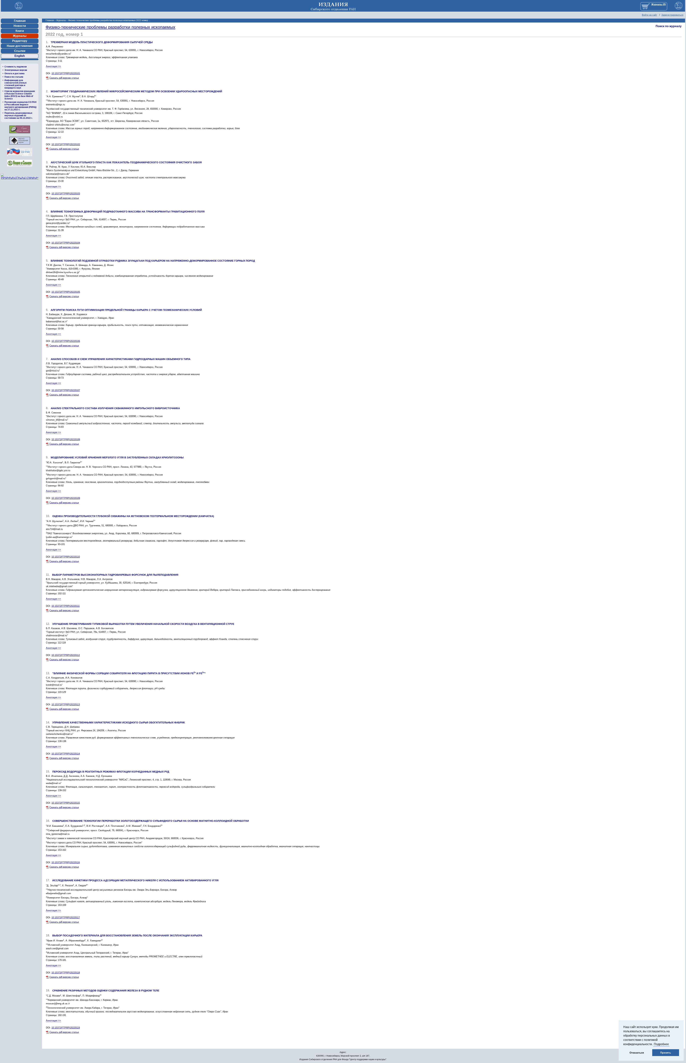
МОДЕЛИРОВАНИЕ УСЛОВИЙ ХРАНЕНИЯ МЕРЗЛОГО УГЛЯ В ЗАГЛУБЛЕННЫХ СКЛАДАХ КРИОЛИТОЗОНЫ (117, 457)
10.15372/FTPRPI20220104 (65, 242)
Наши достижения (20, 45)
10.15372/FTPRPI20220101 (65, 73)
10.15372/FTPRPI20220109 (65, 498)
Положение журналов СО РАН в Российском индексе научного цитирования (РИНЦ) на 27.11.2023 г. (20, 106)
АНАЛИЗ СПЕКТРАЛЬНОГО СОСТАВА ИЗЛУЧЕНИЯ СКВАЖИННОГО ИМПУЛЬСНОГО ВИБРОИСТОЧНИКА (115, 408)
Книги (20, 30)
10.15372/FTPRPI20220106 (65, 341)
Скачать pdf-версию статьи (64, 78)
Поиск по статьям (13, 77)
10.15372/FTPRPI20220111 (65, 606)
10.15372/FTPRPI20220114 (65, 753)
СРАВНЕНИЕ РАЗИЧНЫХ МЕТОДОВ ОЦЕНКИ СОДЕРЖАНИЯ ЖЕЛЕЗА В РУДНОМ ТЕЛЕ (105, 990)
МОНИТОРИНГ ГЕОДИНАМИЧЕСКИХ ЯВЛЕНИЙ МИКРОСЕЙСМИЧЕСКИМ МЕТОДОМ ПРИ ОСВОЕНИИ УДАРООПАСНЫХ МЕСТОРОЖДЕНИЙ (136, 91)
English (19, 55)
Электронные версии (15, 70)
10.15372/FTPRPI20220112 (65, 655)
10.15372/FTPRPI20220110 (65, 556)
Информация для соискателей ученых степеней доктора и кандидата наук (15, 84)
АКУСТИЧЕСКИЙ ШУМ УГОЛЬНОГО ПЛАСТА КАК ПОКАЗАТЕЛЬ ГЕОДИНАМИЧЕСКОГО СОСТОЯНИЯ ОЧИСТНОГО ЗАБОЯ (126, 162)
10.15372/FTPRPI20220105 (65, 292)
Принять (665, 1052)
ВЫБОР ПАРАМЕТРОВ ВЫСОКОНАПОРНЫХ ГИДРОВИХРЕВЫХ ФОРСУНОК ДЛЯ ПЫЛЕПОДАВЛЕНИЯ (115, 574)
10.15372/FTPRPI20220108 (65, 439)
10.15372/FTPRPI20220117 (65, 917)
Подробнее (661, 1044)
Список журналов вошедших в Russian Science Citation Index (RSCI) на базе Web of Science (19, 95)
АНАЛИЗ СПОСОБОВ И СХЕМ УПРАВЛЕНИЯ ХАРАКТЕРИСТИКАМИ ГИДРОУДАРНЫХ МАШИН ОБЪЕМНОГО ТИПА (120, 359)
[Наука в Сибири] (19, 167)
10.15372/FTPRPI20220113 (65, 704)
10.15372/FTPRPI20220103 (65, 193)
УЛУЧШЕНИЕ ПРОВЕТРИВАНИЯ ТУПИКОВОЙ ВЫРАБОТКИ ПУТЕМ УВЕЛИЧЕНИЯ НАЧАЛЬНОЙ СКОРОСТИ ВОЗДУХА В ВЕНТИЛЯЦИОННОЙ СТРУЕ (143, 624)
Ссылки (19, 50)
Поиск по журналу (669, 26)
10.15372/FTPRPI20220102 (65, 144)
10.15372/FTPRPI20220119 (65, 1027)
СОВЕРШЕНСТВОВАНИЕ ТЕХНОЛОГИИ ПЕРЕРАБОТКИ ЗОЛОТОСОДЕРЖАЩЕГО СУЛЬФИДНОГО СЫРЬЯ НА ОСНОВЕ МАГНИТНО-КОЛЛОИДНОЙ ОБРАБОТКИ (150, 820)
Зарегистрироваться (672, 15)
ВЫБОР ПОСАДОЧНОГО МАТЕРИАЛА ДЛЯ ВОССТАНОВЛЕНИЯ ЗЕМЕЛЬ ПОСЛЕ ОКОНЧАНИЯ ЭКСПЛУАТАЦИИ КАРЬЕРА (127, 935)
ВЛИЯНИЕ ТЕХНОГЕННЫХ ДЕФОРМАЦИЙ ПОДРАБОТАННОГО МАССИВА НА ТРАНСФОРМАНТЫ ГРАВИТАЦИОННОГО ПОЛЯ (128, 211)
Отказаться (637, 1052)
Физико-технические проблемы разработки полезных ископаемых (110, 27)
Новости (20, 25)
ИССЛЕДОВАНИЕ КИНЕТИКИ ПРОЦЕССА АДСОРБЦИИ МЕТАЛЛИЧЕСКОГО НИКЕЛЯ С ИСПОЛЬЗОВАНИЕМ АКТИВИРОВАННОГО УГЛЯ (135, 880)
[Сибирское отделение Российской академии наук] (19, 157)
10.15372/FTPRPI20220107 (65, 390)
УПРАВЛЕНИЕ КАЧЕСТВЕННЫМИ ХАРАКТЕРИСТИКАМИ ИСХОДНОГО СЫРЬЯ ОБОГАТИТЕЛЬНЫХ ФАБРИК (118, 722)
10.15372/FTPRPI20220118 (65, 972)
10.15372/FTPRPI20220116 (65, 862)
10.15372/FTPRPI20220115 (65, 803)
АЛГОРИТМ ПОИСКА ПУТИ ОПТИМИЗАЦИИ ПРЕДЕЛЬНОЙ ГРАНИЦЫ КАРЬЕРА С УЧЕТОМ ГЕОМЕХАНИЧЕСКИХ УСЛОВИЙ (126, 309)
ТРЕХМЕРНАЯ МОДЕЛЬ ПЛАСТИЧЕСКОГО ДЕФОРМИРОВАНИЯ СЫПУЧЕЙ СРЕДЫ (102, 42)
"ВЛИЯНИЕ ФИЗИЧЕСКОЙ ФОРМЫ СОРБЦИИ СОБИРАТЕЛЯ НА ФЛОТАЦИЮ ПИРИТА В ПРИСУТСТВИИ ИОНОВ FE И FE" (129, 673)
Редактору (19, 40)
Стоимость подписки (15, 66)
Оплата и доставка (14, 73)
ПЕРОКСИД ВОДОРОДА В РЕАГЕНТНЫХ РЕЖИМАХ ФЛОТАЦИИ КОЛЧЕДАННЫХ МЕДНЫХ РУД (110, 771)
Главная (20, 20)
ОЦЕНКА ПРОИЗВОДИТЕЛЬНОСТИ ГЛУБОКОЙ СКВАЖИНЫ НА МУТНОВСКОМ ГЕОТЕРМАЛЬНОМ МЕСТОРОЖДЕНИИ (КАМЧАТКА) (133, 516)
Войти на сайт (649, 15)
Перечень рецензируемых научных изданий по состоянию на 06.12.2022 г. (18, 115)
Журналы (19, 35)
